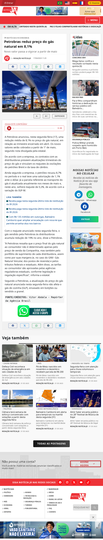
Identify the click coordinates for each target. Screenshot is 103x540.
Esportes (7, 512)
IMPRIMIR (60, 116)
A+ (46, 116)
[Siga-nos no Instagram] (67, 482)
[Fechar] (93, 517)
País (5, 502)
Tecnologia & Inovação (29, 497)
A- (37, 116)
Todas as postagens (51, 443)
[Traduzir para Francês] (82, 3)
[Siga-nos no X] (74, 482)
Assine (96, 3)
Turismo (28, 505)
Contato (52, 512)
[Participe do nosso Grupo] (34, 311)
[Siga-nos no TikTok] (88, 482)
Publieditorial (31, 508)
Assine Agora (84, 464)
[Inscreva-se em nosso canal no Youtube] (81, 482)
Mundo (28, 492)
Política (7, 492)
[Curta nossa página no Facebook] (60, 482)
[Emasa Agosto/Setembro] (51, 530)
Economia (7, 505)
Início (51, 492)
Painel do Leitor (55, 499)
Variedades (8, 496)
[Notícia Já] (17, 10)
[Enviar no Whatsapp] (36, 66)
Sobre (51, 496)
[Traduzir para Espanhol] (75, 3)
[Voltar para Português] (60, 3)
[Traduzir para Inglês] (67, 3)
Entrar (10, 2)
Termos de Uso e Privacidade (54, 504)
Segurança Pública (33, 502)
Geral (6, 508)
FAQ (50, 508)
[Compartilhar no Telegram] (48, 66)
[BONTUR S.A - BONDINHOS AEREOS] (85, 242)
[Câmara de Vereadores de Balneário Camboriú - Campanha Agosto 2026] (73, 10)
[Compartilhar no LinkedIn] (60, 66)
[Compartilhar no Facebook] (12, 66)
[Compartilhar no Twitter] (24, 66)
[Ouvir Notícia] (9, 128)
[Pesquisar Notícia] (94, 507)
